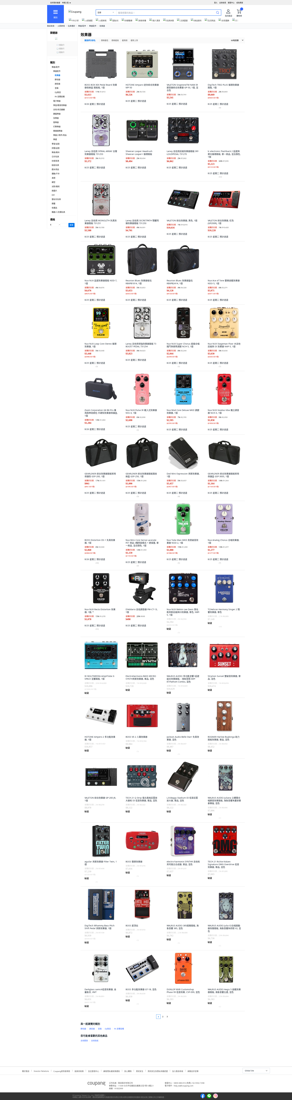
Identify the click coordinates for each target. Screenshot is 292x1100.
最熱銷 (124, 40)
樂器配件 (92, 26)
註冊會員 (222, 3)
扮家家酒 (55, 161)
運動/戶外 (56, 173)
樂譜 (55, 139)
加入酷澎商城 (177, 1071)
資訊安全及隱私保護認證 (158, 1071)
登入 (215, 3)
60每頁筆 (235, 40)
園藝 (53, 203)
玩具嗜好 (71, 26)
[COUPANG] (96, 1084)
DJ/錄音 (58, 92)
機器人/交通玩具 (58, 212)
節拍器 (57, 79)
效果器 (102, 26)
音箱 (56, 88)
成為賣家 (239, 3)
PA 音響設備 (60, 96)
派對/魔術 (56, 186)
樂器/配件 (82, 26)
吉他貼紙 (94, 1040)
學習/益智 (56, 144)
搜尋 (71, 225)
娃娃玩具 (55, 165)
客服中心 (231, 3)
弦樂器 (56, 118)
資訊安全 (139, 1071)
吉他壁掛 (84, 1040)
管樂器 (56, 122)
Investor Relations (41, 1071)
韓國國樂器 (57, 131)
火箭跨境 (61, 26)
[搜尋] (217, 12)
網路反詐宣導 (193, 1071)
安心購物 (128, 1071)
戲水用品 (55, 169)
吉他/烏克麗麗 (59, 109)
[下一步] (173, 1016)
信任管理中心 (93, 1071)
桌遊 (53, 178)
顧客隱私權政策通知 (111, 1071)
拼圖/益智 (56, 148)
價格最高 (115, 40)
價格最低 (104, 40)
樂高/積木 (56, 152)
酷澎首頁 (50, 26)
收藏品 (54, 208)
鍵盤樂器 (57, 114)
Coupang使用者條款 (61, 1071)
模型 (53, 182)
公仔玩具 (55, 156)
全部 (99, 12)
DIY (53, 195)
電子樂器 (57, 101)
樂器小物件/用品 (60, 135)
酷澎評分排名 (90, 40)
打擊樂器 (57, 126)
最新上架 (134, 40)
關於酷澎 (25, 1071)
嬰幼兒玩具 (56, 199)
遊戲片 (54, 190)
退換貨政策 (79, 1071)
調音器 (57, 84)
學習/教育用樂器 (60, 105)
